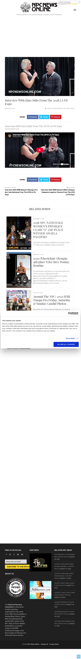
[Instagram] (14, 554)
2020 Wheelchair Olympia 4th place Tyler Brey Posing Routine (51, 261)
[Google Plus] (18, 554)
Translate (74, 4)
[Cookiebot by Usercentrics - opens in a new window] (70, 313)
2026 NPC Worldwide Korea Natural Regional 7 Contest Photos (64, 566)
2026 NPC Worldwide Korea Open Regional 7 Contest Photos (63, 576)
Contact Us (44, 644)
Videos (72, 108)
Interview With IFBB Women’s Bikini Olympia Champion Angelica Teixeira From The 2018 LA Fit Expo (58, 192)
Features (66, 108)
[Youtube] (22, 554)
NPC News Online (33, 644)
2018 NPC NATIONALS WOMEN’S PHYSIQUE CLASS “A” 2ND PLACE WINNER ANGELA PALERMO (48, 230)
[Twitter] (10, 554)
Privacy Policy (54, 644)
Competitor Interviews (55, 108)
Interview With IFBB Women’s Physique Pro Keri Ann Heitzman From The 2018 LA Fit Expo (21, 192)
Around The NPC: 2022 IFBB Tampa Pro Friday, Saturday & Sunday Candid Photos (51, 300)
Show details (70, 338)
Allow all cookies (66, 344)
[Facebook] (6, 554)
